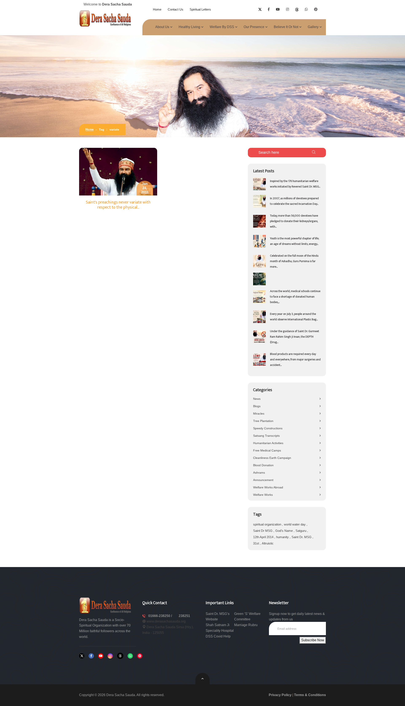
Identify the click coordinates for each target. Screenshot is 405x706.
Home (157, 9)
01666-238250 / (160, 616)
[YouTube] (100, 656)
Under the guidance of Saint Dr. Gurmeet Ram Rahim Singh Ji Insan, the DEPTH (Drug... (294, 337)
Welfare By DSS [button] (222, 27)
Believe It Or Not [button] (286, 27)
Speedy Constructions (267, 428)
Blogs (257, 406)
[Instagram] (110, 656)
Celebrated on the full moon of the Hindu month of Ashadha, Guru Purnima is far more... (294, 261)
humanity (283, 537)
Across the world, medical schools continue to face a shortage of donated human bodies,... (295, 296)
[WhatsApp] (130, 656)
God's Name (284, 530)
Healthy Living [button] (189, 27)
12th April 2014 (263, 537)
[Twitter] (81, 656)
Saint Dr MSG (263, 530)
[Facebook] (91, 656)
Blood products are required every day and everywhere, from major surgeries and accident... (295, 359)
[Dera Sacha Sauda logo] (105, 605)
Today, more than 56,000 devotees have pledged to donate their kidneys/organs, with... (294, 221)
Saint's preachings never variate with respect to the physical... (118, 205)
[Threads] (120, 656)
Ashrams (259, 472)
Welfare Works (263, 494)
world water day (295, 524)
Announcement (263, 480)
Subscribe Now (312, 640)
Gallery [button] (313, 27)
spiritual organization (267, 524)
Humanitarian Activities (268, 443)
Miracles (258, 413)
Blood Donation (263, 465)
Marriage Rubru (246, 625)
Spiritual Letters (200, 9)
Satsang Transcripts (266, 435)
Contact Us (175, 9)
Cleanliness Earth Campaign (272, 457)
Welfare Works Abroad (268, 487)
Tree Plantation (263, 421)
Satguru (301, 530)
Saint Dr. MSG (302, 537)
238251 (184, 616)
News (257, 398)
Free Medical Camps (267, 450)
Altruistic (268, 543)
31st (256, 543)
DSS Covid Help (218, 636)
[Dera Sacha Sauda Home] (105, 18)
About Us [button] (162, 27)
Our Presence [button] (254, 27)
